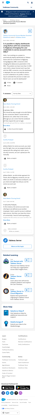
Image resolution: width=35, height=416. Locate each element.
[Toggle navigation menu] (31, 7)
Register (22, 14)
